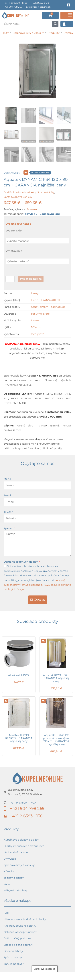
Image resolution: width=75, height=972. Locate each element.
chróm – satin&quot (52, 306)
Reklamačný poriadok (17, 938)
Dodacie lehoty (13, 951)
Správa (8, 528)
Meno (7, 478)
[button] (67, 15)
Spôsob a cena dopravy (18, 944)
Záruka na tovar (14, 963)
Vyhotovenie (13, 251)
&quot (35, 306)
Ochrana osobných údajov (21, 561)
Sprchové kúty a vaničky (18, 196)
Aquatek (32, 209)
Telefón (8, 512)
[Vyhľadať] (55, 24)
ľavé (33, 334)
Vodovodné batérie (16, 852)
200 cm (36, 327)
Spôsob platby (13, 957)
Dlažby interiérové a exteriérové (24, 846)
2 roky (35, 293)
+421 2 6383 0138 (40, 2)
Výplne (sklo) (14, 230)
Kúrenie (8, 871)
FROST (35, 300)
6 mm (35, 320)
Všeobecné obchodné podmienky (25, 919)
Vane (7, 884)
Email (7, 495)
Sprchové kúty (45, 192)
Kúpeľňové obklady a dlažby (21, 839)
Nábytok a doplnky (15, 890)
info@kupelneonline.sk (38, 6)
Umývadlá (10, 858)
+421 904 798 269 (13, 6)
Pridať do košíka (31, 278)
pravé (40, 334)
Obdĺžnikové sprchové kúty (20, 192)
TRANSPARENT (50, 300)
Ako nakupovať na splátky (20, 925)
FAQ (6, 913)
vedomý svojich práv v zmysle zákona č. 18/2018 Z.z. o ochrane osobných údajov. (37, 585)
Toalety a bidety (14, 877)
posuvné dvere (40, 313)
